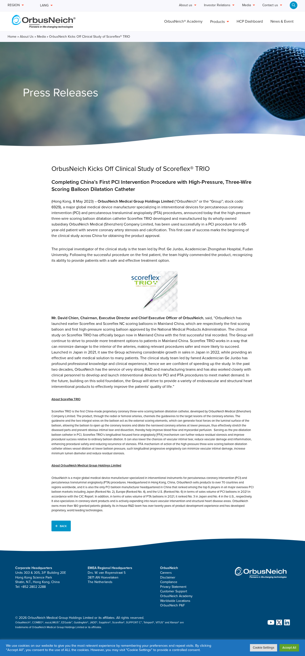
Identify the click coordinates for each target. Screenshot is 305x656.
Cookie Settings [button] (263, 648)
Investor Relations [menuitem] (217, 5)
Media (41, 37)
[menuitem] (293, 5)
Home (12, 37)
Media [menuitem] (246, 5)
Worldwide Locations (175, 601)
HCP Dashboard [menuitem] (250, 21)
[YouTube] (270, 622)
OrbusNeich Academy (176, 596)
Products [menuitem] (217, 21)
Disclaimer (167, 577)
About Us (27, 37)
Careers (166, 573)
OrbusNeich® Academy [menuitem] (183, 21)
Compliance (168, 582)
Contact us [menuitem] (270, 5)
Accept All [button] (289, 648)
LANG (44, 5)
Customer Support (173, 591)
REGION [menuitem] (14, 5)
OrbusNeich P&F (172, 605)
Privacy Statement (173, 587)
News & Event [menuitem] (282, 21)
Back (63, 526)
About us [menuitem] (185, 5)
